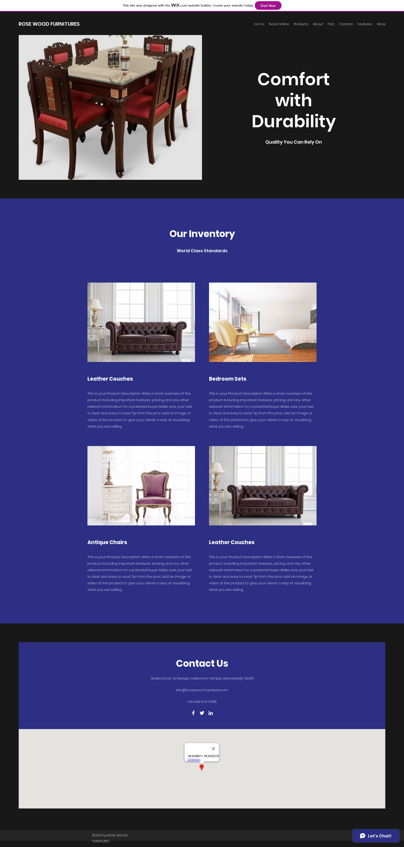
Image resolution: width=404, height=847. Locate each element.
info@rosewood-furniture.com (202, 690)
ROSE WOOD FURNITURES (49, 24)
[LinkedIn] (211, 713)
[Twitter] (202, 713)
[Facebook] (193, 713)
